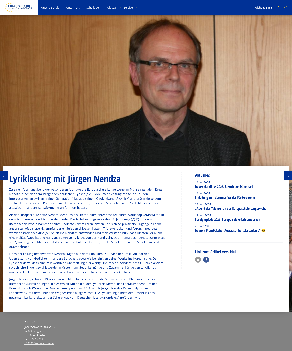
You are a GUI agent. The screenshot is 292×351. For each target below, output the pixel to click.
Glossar (112, 7)
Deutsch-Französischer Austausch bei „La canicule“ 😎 (230, 230)
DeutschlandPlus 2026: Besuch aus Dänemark (224, 186)
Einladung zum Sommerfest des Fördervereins (225, 197)
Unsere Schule (50, 7)
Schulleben (93, 7)
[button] (198, 260)
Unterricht (73, 7)
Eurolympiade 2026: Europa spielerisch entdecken (228, 219)
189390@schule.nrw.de (39, 343)
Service (128, 7)
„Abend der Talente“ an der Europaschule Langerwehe (230, 208)
